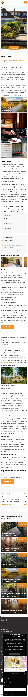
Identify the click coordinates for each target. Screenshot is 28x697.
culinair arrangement (10, 362)
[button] (25, 2)
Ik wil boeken (14, 48)
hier (6, 475)
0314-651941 (6, 629)
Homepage (3, 52)
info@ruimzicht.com (7, 631)
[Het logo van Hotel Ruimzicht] (2, 2)
